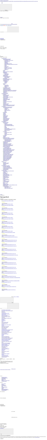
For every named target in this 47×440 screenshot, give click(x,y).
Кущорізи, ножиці (7, 109)
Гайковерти (6, 62)
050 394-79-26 (2, 38)
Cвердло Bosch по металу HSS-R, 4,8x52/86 (7, 208)
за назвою (14, 199)
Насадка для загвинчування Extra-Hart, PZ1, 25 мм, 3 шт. (9, 258)
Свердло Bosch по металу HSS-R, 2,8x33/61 (7, 226)
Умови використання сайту (29, 1)
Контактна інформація (23, 1)
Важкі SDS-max (7, 74)
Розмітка (6, 127)
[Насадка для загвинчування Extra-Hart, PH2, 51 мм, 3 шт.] (24, 259)
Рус (2, 3)
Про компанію (4, 1)
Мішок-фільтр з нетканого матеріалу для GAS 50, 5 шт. (8, 289)
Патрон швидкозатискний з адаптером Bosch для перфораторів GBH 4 (10, 280)
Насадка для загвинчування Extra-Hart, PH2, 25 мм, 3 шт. (9, 271)
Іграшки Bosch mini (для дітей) (5, 165)
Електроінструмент (4, 58)
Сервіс (20, 1)
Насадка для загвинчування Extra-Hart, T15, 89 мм (8, 235)
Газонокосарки (6, 108)
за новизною (2, 199)
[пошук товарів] (13, 29)
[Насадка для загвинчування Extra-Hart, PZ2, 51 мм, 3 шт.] (24, 241)
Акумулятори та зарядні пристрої (9, 60)
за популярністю (6, 199)
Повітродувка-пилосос (7, 110)
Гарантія (18, 1)
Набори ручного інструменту (8, 124)
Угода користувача (35, 1)
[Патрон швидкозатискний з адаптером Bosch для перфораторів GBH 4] (24, 277)
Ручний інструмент (4, 170)
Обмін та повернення (14, 1)
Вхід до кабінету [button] (4, 383)
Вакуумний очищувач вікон (8, 67)
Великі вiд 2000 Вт (7, 77)
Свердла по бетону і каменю (8, 134)
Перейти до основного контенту (4, 0)
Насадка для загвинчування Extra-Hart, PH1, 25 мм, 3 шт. (9, 276)
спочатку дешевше (10, 199)
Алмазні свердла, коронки (8, 139)
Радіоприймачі (6, 69)
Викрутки (6, 123)
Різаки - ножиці (7, 66)
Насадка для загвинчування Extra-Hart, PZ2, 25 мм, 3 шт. (9, 253)
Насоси (6, 111)
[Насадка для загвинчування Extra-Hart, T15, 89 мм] (24, 232)
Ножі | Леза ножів (7, 128)
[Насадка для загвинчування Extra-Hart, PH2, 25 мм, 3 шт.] (24, 268)
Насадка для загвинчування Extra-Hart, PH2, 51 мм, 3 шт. (9, 262)
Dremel (2, 161)
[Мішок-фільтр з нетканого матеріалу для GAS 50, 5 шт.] (24, 286)
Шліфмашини (6, 81)
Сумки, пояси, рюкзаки (8, 187)
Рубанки (6, 65)
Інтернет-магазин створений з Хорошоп (5, 369)
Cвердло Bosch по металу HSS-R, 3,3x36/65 (7, 217)
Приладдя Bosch (4, 121)
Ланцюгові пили (7, 85)
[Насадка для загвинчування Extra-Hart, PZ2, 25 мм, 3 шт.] (24, 250)
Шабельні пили (7, 86)
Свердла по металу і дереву (8, 132)
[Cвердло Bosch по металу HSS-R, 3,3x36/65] (24, 214)
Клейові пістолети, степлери (8, 68)
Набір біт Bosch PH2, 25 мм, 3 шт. (6, 285)
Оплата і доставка (8, 1)
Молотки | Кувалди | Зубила (8, 129)
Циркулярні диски (7, 147)
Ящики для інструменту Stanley (9, 188)
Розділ (12, 302)
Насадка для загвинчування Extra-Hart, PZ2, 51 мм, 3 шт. (9, 244)
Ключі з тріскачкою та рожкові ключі (9, 125)
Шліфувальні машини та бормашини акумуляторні (11, 64)
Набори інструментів (7, 61)
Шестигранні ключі (7, 130)
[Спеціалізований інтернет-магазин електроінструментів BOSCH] (4, 360)
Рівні (5, 126)
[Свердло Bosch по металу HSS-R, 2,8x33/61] (24, 223)
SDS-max (6, 133)
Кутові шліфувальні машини (8, 63)
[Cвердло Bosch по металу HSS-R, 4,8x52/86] (24, 205)
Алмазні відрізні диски (7, 140)
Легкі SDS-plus (6, 73)
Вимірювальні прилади (5, 93)
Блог (11, 1)
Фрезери (6, 82)
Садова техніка (4, 106)
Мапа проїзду (2, 428)
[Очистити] (13, 306)
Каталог (1, 1)
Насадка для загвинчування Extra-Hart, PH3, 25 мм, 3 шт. (9, 267)
